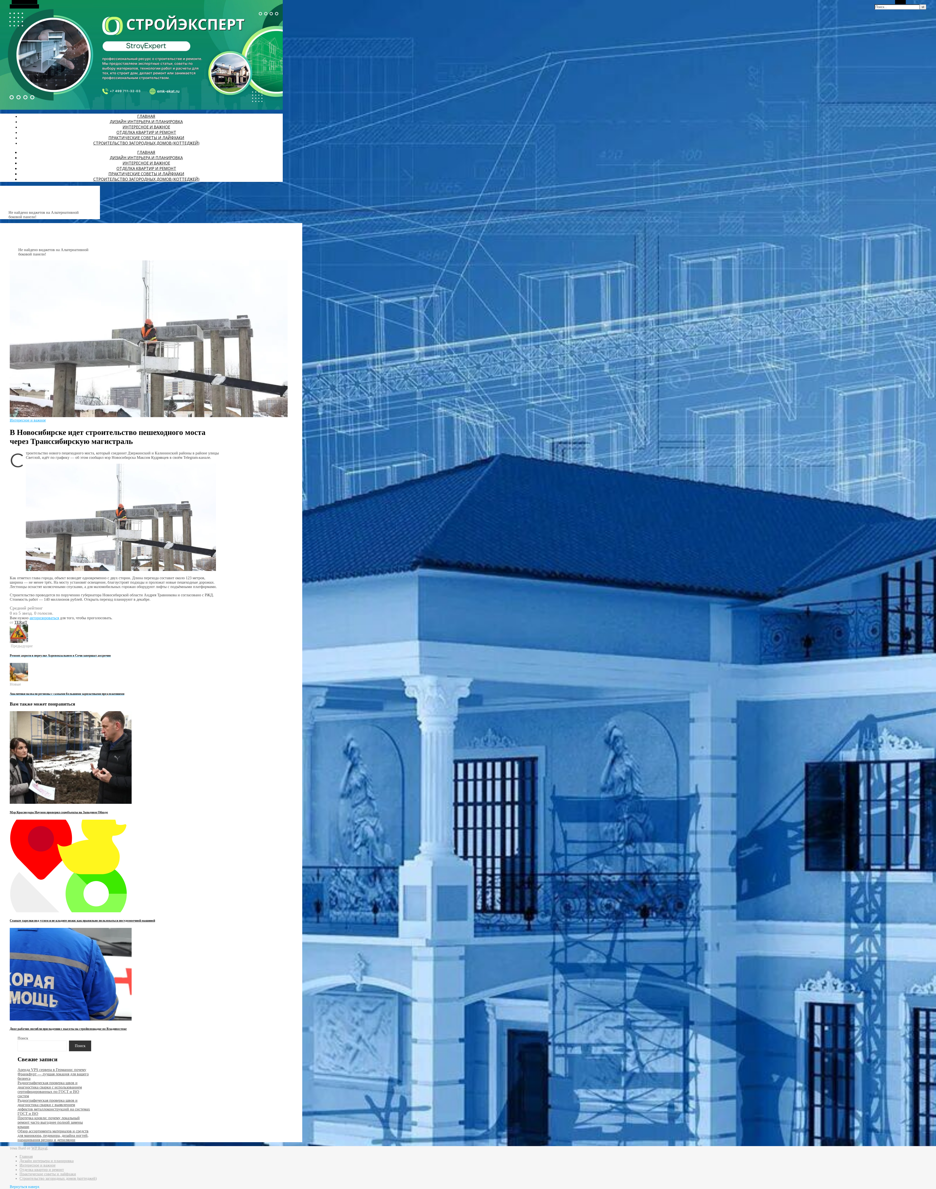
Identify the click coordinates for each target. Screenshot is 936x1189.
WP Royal (39, 1148)
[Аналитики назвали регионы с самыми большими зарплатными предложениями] (19, 680)
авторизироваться (44, 618)
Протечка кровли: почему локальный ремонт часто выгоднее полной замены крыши (50, 1122)
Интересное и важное (146, 127)
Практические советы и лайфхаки (146, 137)
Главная (146, 116)
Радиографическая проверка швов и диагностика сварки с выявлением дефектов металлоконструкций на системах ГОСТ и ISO (54, 1107)
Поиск (23, 1038)
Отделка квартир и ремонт (146, 132)
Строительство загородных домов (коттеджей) (146, 143)
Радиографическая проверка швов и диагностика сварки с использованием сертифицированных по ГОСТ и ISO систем (50, 1089)
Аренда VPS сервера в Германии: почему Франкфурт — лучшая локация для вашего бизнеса (53, 1074)
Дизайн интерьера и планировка (146, 121)
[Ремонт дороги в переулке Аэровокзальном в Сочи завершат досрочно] (19, 641)
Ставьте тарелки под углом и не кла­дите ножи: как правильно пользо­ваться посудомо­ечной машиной (82, 920)
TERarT (20, 622)
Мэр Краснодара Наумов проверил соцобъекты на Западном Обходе (59, 812)
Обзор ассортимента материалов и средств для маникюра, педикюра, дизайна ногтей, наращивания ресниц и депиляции (53, 1135)
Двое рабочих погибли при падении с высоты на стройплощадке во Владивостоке (68, 1029)
